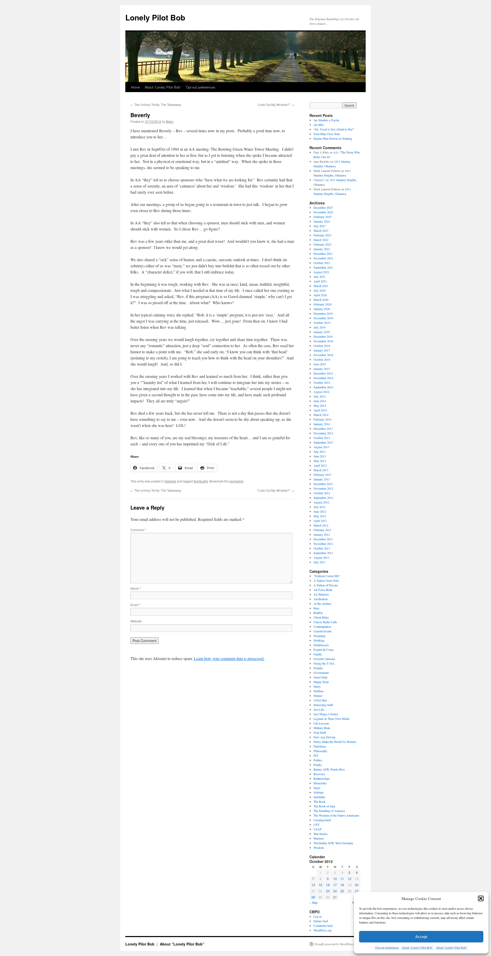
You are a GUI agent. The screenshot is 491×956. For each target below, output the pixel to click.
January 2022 (322, 249)
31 (335, 897)
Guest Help (320, 677)
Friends (318, 668)
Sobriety (170, 481)
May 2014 (320, 405)
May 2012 (320, 516)
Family (318, 654)
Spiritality (319, 797)
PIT (316, 755)
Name (135, 588)
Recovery (319, 774)
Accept (421, 937)
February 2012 (322, 530)
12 (349, 878)
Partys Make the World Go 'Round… (336, 742)
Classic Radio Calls (325, 622)
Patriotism (320, 746)
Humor (318, 696)
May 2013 (320, 461)
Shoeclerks (320, 783)
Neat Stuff (320, 732)
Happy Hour (321, 682)
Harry (317, 686)
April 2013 (320, 465)
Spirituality (201, 481)
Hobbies (319, 691)
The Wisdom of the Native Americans (336, 815)
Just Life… (320, 709)
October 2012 (322, 493)
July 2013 (320, 451)
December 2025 (323, 207)
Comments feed (323, 926)
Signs (317, 788)
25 (342, 891)
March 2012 (321, 525)
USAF (318, 829)
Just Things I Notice (326, 714)
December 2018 (323, 336)
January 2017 (322, 350)
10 (335, 878)
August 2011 (321, 557)
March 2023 (321, 230)
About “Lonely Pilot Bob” (417, 947)
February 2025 (322, 217)
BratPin (318, 613)
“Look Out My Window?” (275, 104)
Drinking (319, 640)
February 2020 (322, 304)
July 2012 (320, 507)
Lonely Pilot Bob (155, 17)
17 (335, 885)
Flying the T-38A (324, 663)
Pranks (318, 765)
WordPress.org (323, 930)
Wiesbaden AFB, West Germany (333, 843)
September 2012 (323, 498)
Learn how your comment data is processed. (229, 658)
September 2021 (323, 267)
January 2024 (322, 221)
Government (321, 673)
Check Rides (321, 617)
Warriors (319, 838)
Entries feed (321, 921)
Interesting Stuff (323, 705)
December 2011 (323, 539)
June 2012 (320, 511)
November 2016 (323, 355)
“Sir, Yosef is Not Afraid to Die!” (334, 129)
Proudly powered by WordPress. (334, 944)
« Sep (313, 902)
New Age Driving (325, 737)
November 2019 (323, 318)
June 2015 (320, 364)
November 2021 (323, 258)
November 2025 (323, 212)
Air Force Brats (323, 590)
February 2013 (322, 474)
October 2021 (322, 263)
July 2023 (320, 226)
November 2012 (323, 488)
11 (342, 878)
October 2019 (322, 323)
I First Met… (322, 700)
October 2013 (322, 438)
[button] (480, 898)
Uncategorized (322, 820)
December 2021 (323, 253)
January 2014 (322, 424)
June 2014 (320, 401)
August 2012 (321, 502)
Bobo (169, 121)
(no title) (319, 125)
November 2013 (323, 433)
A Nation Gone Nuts (326, 580)
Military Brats (322, 728)
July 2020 (320, 290)
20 (357, 885)
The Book (320, 801)
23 (328, 891)
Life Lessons (321, 723)
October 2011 (322, 548)
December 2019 (323, 313)
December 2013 (323, 428)
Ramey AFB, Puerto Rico (329, 769)
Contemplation (322, 626)
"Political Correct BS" (327, 576)
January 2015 (322, 369)
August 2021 (321, 272)
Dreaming (320, 636)
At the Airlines (322, 603)
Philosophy (320, 751)
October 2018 (322, 346)
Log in (317, 916)
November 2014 (323, 378)
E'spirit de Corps (324, 649)
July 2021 (320, 276)
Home (135, 87)
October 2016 (322, 359)
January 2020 (322, 309)
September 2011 (323, 553)
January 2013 (322, 479)
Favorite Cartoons (324, 659)
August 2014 (321, 392)
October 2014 (322, 382)
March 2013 (321, 470)
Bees (316, 608)
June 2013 (320, 456)
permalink (236, 481)
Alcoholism (321, 599)
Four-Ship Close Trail (327, 134)
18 (342, 885)
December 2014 (323, 373)
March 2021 (321, 286)
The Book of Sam (324, 806)
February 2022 (322, 244)
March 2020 (321, 300)
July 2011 (320, 562)
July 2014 (320, 396)
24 (335, 891)
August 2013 (321, 447)
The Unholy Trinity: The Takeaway (155, 104)
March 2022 (321, 240)
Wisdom (319, 847)
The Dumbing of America (329, 811)
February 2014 (322, 419)
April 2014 (320, 410)
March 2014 (321, 415)
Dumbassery (321, 645)
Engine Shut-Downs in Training (333, 138)
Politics (318, 760)
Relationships (322, 778)
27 (357, 891)
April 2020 (320, 295)
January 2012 (322, 534)
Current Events (323, 631)
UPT (316, 824)
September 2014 (323, 387)
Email (135, 604)
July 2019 (320, 327)
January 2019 (322, 332)
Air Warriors (321, 594)
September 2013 (323, 442)
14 (313, 885)
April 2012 (320, 521)
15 (320, 885)
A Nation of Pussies (326, 585)
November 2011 (323, 544)
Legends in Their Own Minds (332, 719)
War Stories (321, 834)
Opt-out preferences (387, 947)
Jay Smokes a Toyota (326, 120)
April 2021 (320, 281)
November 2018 (323, 341)
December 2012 (323, 484)
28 (313, 897)
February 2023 (322, 235)
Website (136, 621)
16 (328, 885)
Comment (138, 530)
